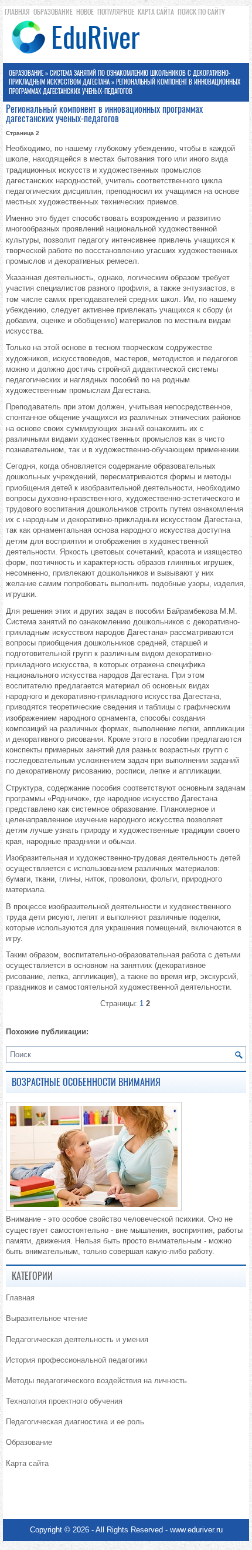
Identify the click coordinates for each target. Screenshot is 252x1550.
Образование (53, 11)
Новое (85, 11)
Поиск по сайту (201, 11)
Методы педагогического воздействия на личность (96, 1380)
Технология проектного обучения (64, 1401)
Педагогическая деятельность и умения (77, 1339)
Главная (17, 11)
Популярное (115, 11)
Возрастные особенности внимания (86, 1082)
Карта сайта (156, 11)
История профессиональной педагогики (76, 1360)
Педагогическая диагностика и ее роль (75, 1421)
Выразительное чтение (46, 1318)
